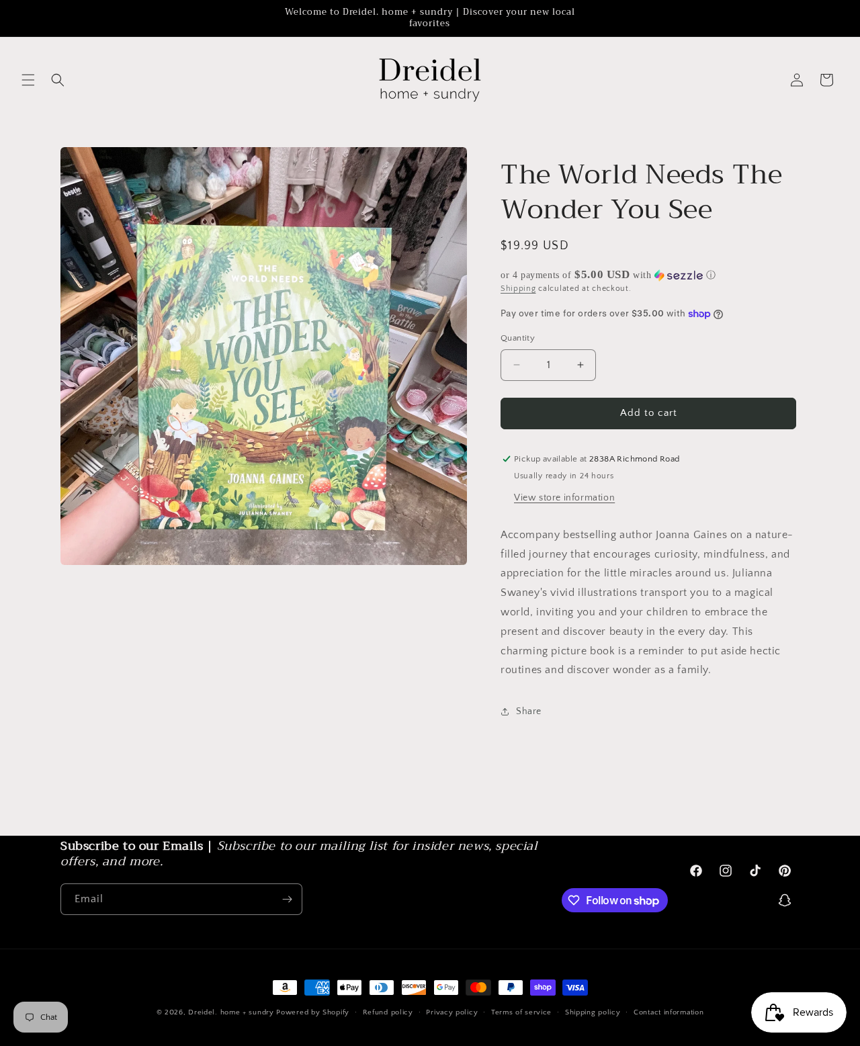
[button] (28, 80)
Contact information (668, 1012)
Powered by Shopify (312, 1012)
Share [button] (529, 711)
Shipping (518, 288)
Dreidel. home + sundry (230, 1012)
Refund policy (388, 1012)
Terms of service (521, 1012)
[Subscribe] (287, 899)
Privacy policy (452, 1012)
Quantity (518, 338)
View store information (564, 497)
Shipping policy (593, 1012)
